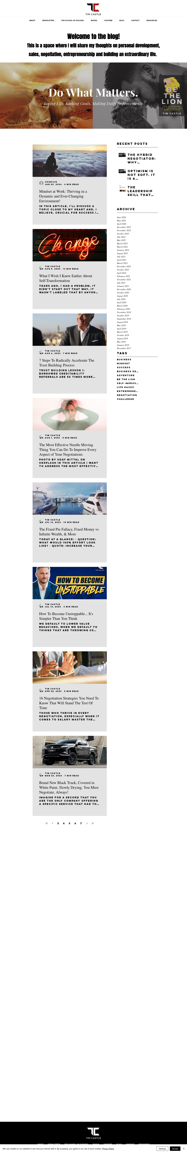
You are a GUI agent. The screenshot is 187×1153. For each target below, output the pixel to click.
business (124, 359)
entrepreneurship (128, 391)
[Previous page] (52, 823)
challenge (125, 399)
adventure (126, 375)
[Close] (183, 1148)
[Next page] (86, 823)
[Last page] (92, 823)
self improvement (128, 383)
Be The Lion (126, 379)
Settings (162, 1148)
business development (128, 371)
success (124, 367)
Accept (175, 1148)
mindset (123, 363)
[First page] (46, 823)
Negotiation (127, 395)
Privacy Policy (108, 1148)
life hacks (125, 387)
